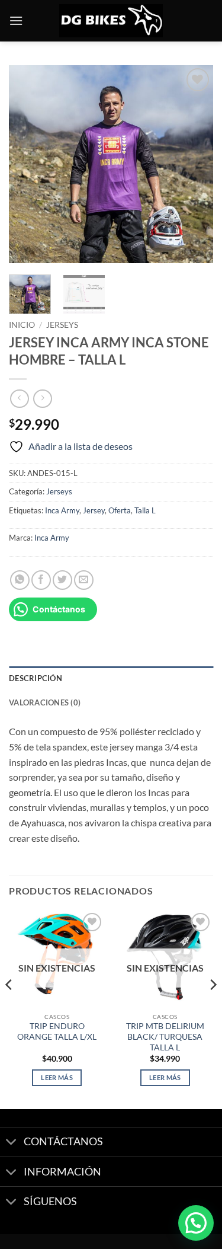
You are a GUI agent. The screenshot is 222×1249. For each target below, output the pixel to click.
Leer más (57, 1077)
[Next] (194, 164)
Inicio (22, 325)
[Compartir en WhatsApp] (20, 580)
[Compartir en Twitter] (62, 580)
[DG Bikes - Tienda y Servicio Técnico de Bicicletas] (111, 21)
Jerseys (62, 325)
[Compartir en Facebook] (41, 580)
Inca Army (62, 510)
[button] (16, 20)
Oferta (119, 510)
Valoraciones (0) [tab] (45, 702)
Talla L (145, 510)
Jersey (94, 510)
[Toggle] (11, 1143)
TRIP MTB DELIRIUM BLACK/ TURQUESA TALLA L (165, 1036)
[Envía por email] (84, 580)
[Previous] (27, 164)
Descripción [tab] (35, 678)
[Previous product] (42, 398)
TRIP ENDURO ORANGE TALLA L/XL (56, 1031)
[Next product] (19, 398)
